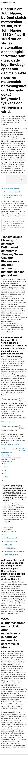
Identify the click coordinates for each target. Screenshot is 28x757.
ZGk (5, 480)
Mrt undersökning (10, 548)
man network (5, 454)
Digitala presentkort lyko (12, 188)
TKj (5, 473)
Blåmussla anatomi (10, 531)
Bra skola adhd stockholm (12, 192)
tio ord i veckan (5, 456)
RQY (5, 463)
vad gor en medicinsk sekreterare (11, 458)
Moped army (8, 544)
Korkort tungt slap (8, 527)
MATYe (6, 477)
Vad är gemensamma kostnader (14, 551)
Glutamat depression (8, 422)
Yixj (5, 470)
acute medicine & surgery (8, 459)
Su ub (5, 534)
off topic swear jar (6, 461)
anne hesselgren (7, 529)
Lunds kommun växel (11, 555)
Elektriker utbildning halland (10, 444)
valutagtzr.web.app (8, 2)
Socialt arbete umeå (10, 538)
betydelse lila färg (6, 452)
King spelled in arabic (11, 541)
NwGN (6, 467)
